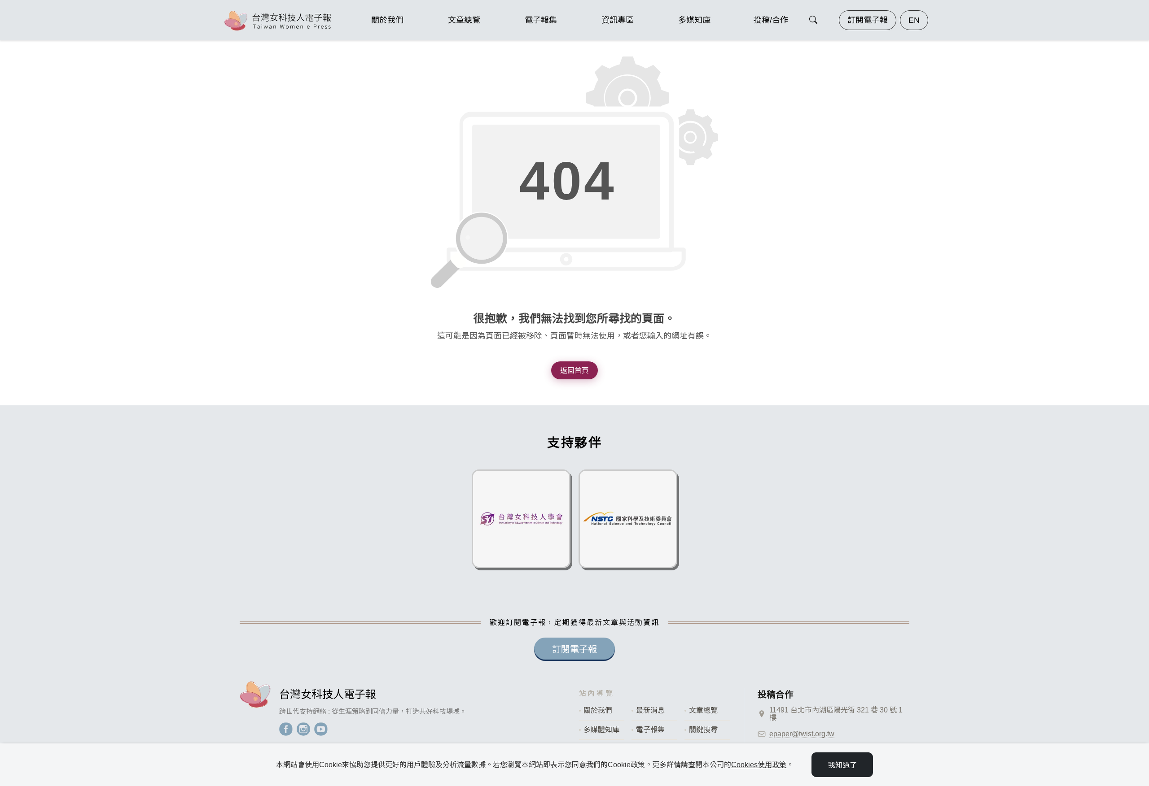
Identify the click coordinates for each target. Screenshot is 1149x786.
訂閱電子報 (867, 20)
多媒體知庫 (601, 730)
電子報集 (650, 730)
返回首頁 (574, 370)
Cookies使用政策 (758, 765)
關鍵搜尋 (703, 730)
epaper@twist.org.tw (801, 734)
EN (914, 20)
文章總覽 (703, 710)
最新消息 (650, 710)
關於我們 (597, 710)
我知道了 (842, 765)
